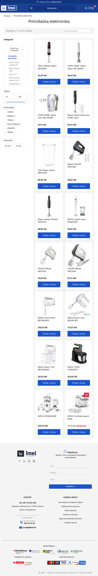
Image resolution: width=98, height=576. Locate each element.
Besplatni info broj (50, 2)
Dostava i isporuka (70, 514)
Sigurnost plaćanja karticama (70, 519)
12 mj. (18, 146)
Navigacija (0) (14, 84)
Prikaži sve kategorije (14, 49)
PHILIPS (10, 128)
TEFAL (10, 132)
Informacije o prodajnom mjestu (70, 502)
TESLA (10, 120)
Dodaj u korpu (49, 81)
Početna (7, 16)
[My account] (90, 8)
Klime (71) (13, 74)
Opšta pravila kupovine (70, 506)
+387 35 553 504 (29, 503)
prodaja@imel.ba (29, 527)
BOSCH (10, 116)
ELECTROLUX (13, 124)
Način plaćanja (70, 510)
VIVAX (10, 112)
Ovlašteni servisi (70, 523)
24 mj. (8, 146)
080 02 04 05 (29, 523)
